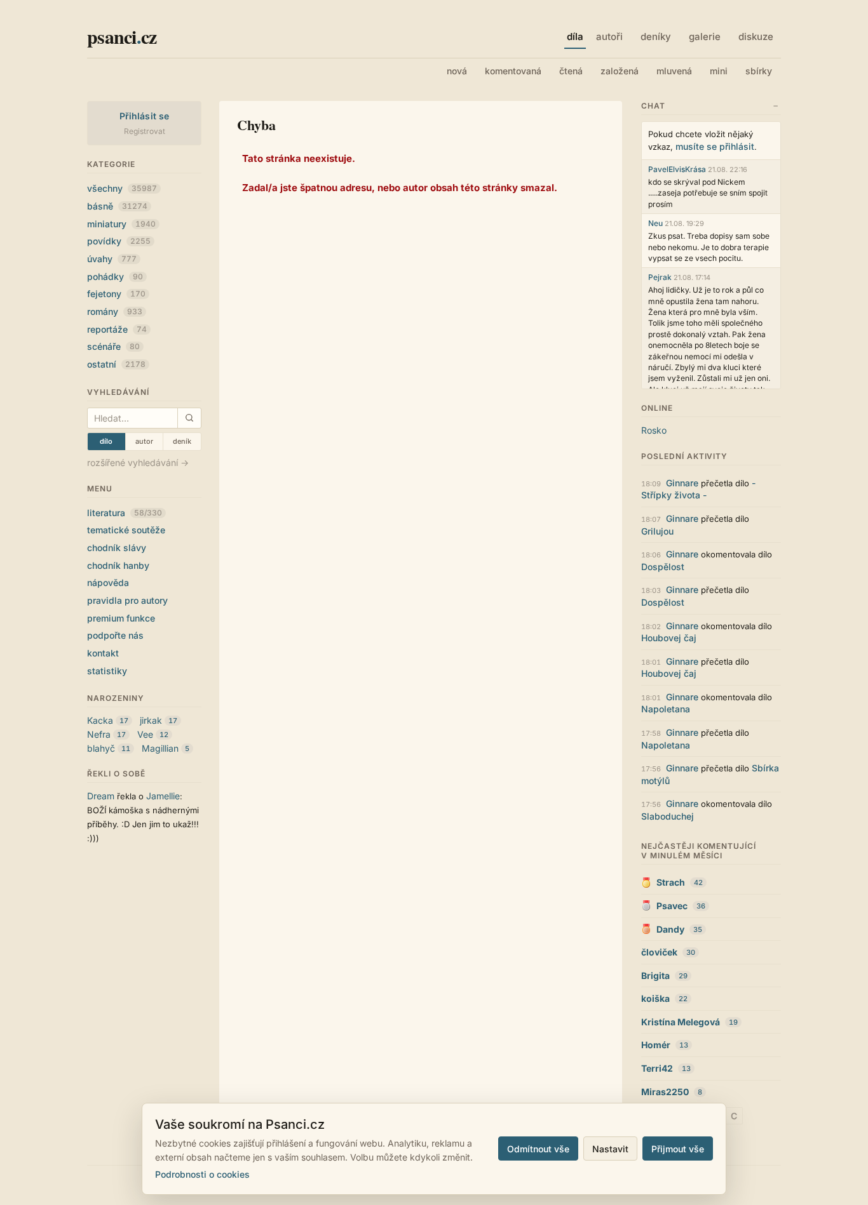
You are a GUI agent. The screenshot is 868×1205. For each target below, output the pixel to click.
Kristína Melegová (680, 1021)
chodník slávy (116, 547)
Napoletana (665, 708)
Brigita (655, 975)
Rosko (654, 430)
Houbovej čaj (668, 637)
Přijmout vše (677, 1148)
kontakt (103, 653)
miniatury (121, 223)
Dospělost (662, 566)
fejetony (116, 293)
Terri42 (657, 1068)
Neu (655, 223)
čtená (571, 70)
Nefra (99, 734)
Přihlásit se (144, 115)
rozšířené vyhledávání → (138, 462)
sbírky (758, 70)
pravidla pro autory (127, 600)
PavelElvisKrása (677, 169)
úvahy (112, 258)
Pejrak (660, 277)
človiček (659, 952)
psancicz (121, 36)
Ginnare (682, 482)
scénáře (113, 346)
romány (114, 311)
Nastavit (610, 1148)
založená (619, 70)
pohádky (115, 276)
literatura (124, 512)
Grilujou (657, 531)
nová (457, 70)
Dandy (670, 929)
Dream (100, 795)
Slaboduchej (667, 816)
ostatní (116, 364)
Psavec (672, 905)
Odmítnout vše (538, 1148)
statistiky (107, 670)
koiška (655, 998)
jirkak (151, 720)
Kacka (100, 720)
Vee (145, 734)
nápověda (108, 582)
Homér (655, 1044)
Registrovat (144, 131)
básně (117, 206)
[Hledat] (189, 418)
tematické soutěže (126, 529)
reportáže (117, 329)
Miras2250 (665, 1091)
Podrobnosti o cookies (202, 1174)
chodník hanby (118, 565)
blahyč (101, 748)
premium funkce (121, 618)
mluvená (674, 70)
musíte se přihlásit (714, 146)
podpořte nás (115, 635)
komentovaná (513, 70)
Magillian (160, 748)
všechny (122, 188)
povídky (119, 241)
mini (719, 70)
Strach (670, 882)
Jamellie (163, 795)
